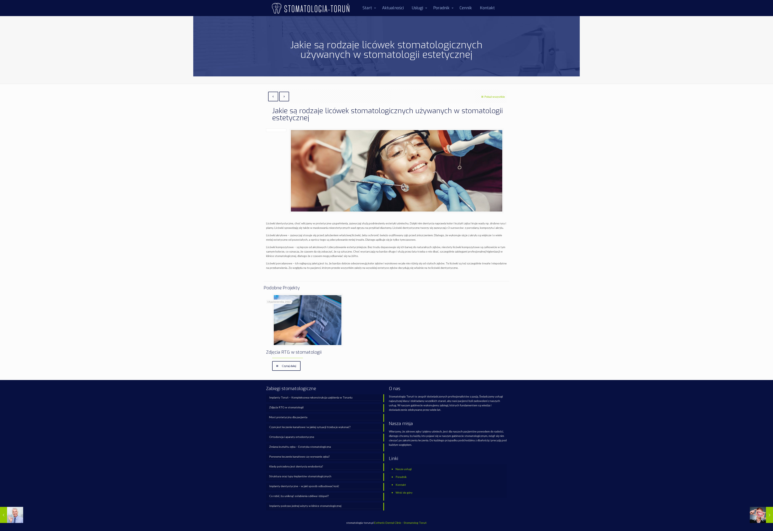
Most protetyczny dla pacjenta (288, 417)
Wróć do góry (404, 492)
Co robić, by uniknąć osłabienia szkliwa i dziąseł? (299, 496)
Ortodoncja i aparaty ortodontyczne (291, 437)
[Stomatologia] (310, 8)
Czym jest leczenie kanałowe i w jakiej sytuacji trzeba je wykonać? (310, 427)
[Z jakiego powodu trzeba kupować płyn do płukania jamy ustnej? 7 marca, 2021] (11, 515)
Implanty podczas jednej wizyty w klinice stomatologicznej (305, 505)
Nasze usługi (404, 469)
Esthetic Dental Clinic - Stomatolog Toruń (400, 522)
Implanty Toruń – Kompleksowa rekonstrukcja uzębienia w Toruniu (310, 397)
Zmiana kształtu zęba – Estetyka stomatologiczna (300, 446)
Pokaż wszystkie (494, 96)
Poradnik (401, 477)
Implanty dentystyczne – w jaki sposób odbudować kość (304, 486)
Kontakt (401, 484)
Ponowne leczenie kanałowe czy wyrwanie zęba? (299, 456)
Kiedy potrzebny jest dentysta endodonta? (296, 466)
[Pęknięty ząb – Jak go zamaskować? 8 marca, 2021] (761, 515)
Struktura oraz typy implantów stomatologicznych (300, 476)
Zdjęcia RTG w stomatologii (294, 352)
